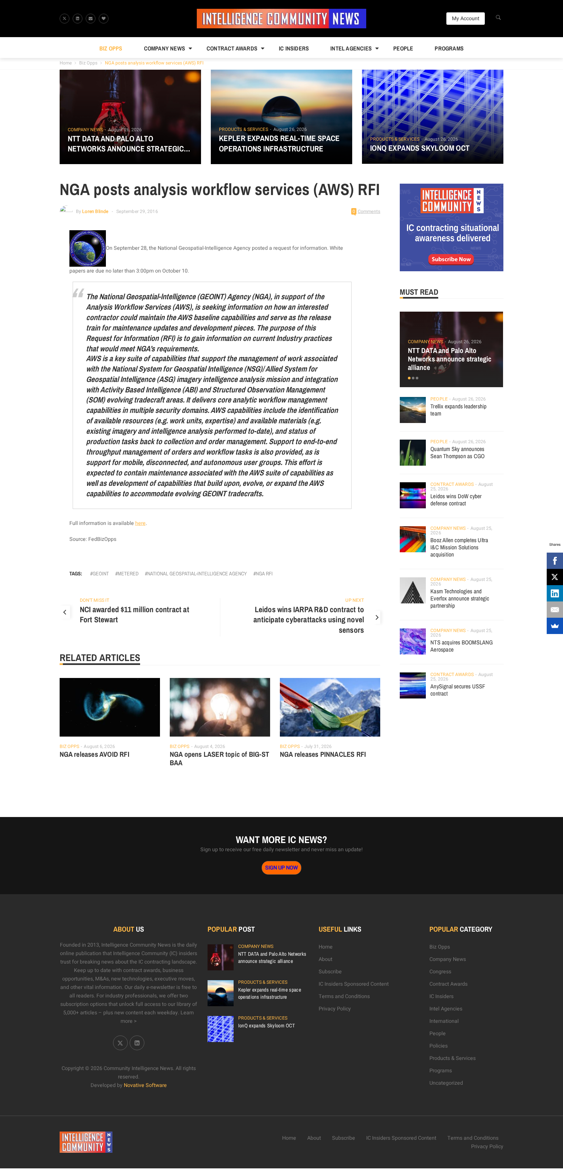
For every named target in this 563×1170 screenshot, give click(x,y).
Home (66, 63)
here (140, 523)
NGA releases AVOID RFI (94, 754)
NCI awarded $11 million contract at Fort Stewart (134, 614)
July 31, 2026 (318, 746)
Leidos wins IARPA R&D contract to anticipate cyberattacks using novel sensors (308, 619)
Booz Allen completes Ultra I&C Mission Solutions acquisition (459, 547)
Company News (164, 48)
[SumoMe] (555, 626)
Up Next (354, 600)
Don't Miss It (94, 600)
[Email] (555, 609)
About (325, 959)
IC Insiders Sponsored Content (354, 984)
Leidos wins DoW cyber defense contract (456, 499)
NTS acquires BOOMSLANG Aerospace (461, 646)
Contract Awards (232, 48)
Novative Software (145, 1085)
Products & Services (243, 129)
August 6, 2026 (99, 746)
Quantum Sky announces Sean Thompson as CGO (457, 452)
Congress (440, 972)
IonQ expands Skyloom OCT (420, 148)
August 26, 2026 (125, 129)
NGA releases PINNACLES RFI (323, 754)
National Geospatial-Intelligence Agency (197, 573)
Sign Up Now (281, 868)
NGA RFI (264, 573)
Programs (449, 48)
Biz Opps (111, 48)
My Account (465, 18)
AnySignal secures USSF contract (457, 690)
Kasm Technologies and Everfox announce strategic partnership (459, 598)
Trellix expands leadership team (458, 409)
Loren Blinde (95, 211)
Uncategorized (446, 1083)
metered (128, 573)
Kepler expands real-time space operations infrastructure (279, 143)
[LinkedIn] (555, 593)
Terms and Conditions (344, 996)
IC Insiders (294, 48)
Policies (438, 1046)
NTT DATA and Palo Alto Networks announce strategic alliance (126, 144)
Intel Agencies (351, 48)
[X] (555, 577)
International (444, 1021)
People (403, 48)
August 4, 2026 (209, 746)
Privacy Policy (335, 1009)
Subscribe (330, 972)
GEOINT (101, 573)
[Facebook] (555, 561)
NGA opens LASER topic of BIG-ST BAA (219, 758)
